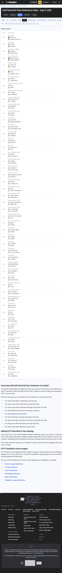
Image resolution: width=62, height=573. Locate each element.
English (46, 2)
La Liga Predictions (11, 467)
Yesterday (12, 15)
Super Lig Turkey (43, 517)
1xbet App (11, 517)
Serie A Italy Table (28, 531)
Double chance (42, 20)
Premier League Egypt (45, 530)
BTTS (19, 20)
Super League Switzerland (46, 527)
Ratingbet (3, 6)
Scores (41, 534)
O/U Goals (13, 20)
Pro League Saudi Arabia (45, 522)
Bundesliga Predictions (12, 474)
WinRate (41, 537)
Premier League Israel (45, 520)
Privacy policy (26, 511)
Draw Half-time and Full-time (17, 414)
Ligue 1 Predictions (11, 477)
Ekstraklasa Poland (44, 525)
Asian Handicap (32, 20)
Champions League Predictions (15, 480)
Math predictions (12, 6)
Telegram (34, 2)
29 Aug (34, 15)
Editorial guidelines (28, 509)
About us (3, 509)
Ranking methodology (41, 509)
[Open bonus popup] (39, 2)
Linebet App (11, 525)
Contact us (18, 509)
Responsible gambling (55, 509)
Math (3, 20)
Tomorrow (27, 15)
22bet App (11, 520)
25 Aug (5, 15)
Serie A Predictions (11, 470)
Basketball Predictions (14, 537)
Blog (40, 539)
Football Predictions (13, 534)
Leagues (41, 514)
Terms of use (35, 511)
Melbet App (11, 522)
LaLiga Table (27, 525)
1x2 (7, 20)
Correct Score (51, 20)
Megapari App (12, 527)
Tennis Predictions (13, 539)
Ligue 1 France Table (29, 528)
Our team (10, 509)
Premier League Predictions (14, 464)
